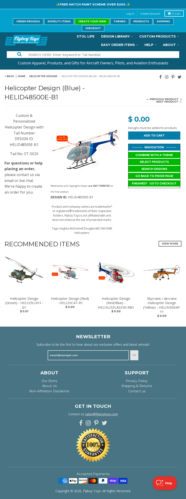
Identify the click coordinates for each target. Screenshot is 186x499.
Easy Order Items (118, 45)
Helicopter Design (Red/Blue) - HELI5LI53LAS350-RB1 (116, 303)
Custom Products (157, 36)
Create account (150, 13)
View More (170, 243)
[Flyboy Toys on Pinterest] (172, 76)
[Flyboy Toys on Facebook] (160, 76)
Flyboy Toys (92, 491)
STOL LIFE (85, 36)
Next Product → (168, 101)
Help (148, 45)
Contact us (136, 391)
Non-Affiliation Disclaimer (49, 391)
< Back (9, 76)
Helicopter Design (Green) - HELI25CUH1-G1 (24, 303)
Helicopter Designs (43, 76)
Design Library (115, 36)
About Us (49, 386)
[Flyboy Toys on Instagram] (166, 76)
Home (21, 76)
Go (134, 355)
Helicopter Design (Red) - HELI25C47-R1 (70, 300)
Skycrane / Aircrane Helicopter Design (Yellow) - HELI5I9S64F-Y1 (162, 305)
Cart (176, 13)
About (169, 45)
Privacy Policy (137, 381)
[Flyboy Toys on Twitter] (179, 76)
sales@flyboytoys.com (101, 414)
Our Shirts (49, 381)
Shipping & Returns (136, 386)
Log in (130, 13)
